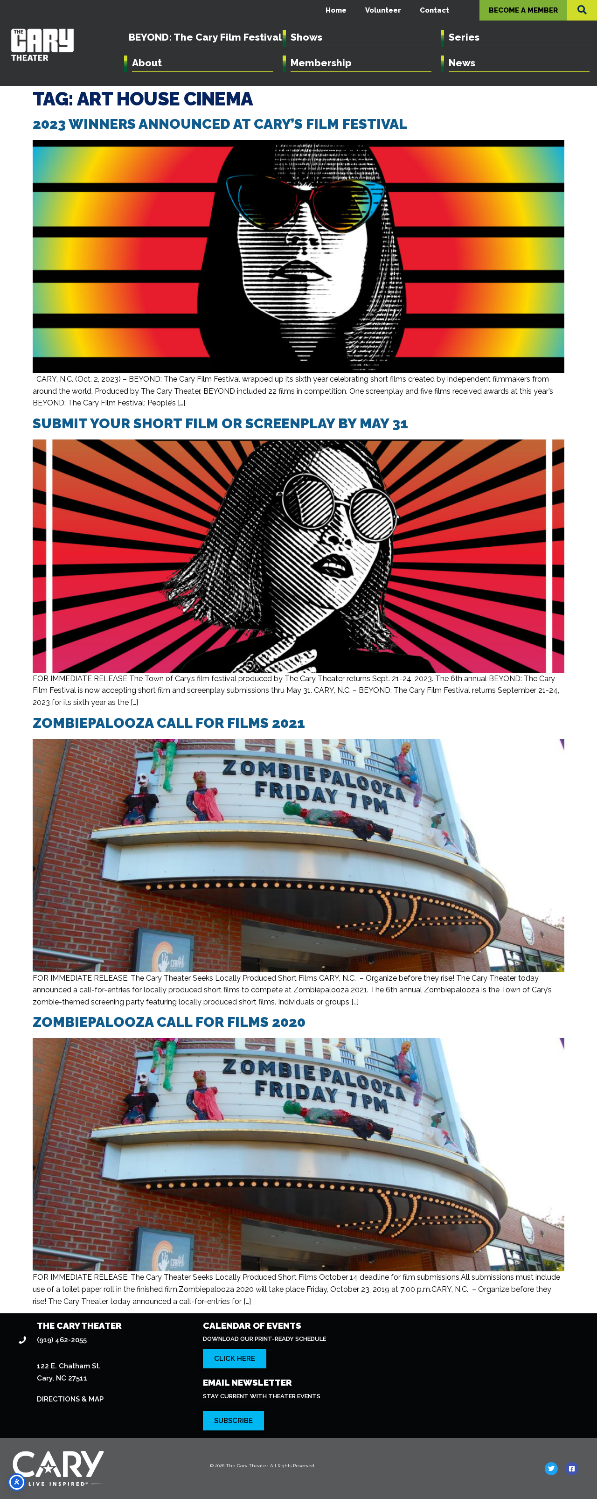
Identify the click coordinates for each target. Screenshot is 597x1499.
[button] (582, 9)
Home (336, 10)
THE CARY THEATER (79, 1325)
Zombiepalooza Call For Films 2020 (169, 1022)
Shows (306, 37)
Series (464, 37)
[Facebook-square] (571, 1468)
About (147, 63)
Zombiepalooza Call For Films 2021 (169, 723)
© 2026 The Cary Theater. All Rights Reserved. (262, 1465)
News (462, 63)
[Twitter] (551, 1468)
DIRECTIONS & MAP (70, 1399)
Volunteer (383, 10)
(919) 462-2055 (62, 1340)
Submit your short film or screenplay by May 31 (220, 423)
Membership (321, 63)
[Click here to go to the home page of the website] (102, 1468)
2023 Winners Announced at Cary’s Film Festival (220, 124)
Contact (434, 10)
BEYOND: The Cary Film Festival (205, 37)
